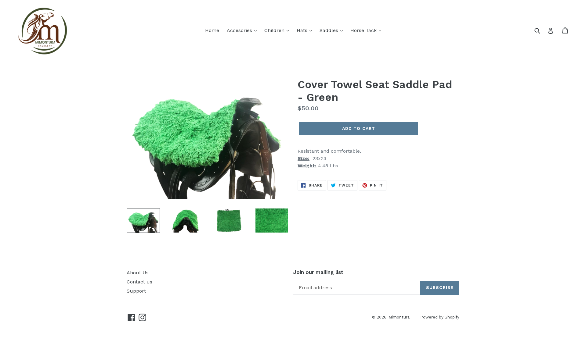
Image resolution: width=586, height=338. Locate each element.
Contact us (139, 282)
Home (212, 30)
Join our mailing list (318, 272)
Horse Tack (364, 30)
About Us (138, 273)
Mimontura (399, 317)
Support (136, 291)
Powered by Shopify (439, 317)
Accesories (240, 30)
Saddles (330, 30)
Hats (303, 30)
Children (275, 30)
